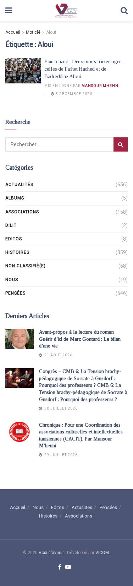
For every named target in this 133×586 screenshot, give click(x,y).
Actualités (19, 184)
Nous (11, 279)
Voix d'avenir (51, 552)
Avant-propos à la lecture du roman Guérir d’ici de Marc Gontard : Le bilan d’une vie (80, 339)
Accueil (12, 32)
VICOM (102, 552)
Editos (13, 238)
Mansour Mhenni (101, 86)
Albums (14, 198)
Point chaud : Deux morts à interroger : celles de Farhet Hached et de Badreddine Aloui (83, 69)
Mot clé (33, 32)
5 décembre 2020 (73, 94)
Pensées (15, 293)
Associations (22, 211)
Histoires (17, 252)
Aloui (51, 32)
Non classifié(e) (25, 265)
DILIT (11, 225)
